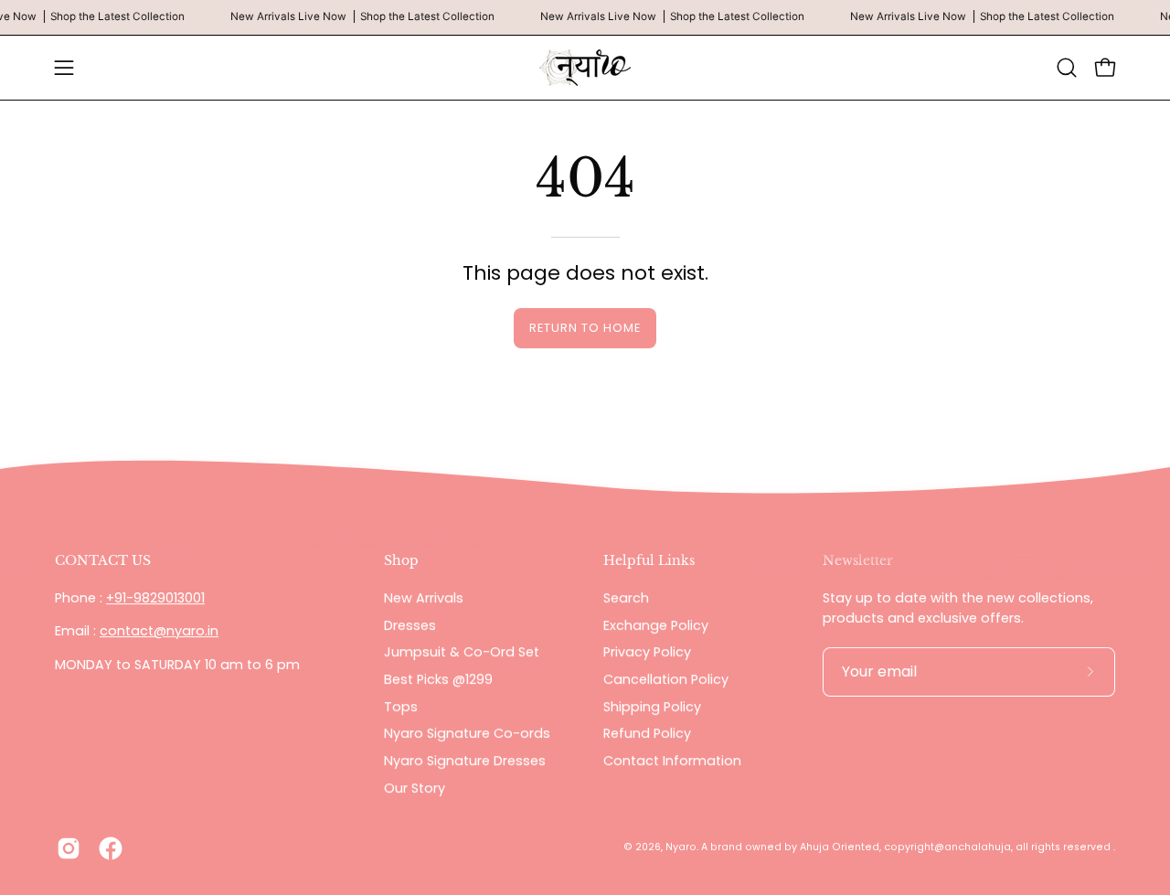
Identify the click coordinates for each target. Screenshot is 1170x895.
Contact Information (672, 760)
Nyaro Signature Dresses (465, 760)
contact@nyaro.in (159, 632)
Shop (401, 561)
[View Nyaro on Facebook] (110, 848)
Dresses (410, 624)
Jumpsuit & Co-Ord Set (461, 652)
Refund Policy (647, 733)
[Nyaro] (585, 67)
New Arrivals (423, 598)
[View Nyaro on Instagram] (68, 848)
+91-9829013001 (155, 598)
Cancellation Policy (666, 679)
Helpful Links (649, 561)
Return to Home (584, 328)
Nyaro (681, 848)
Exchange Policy (655, 624)
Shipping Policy (652, 706)
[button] (1067, 67)
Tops (401, 706)
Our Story (414, 788)
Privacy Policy (647, 652)
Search (626, 598)
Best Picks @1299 (438, 679)
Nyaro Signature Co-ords (467, 733)
